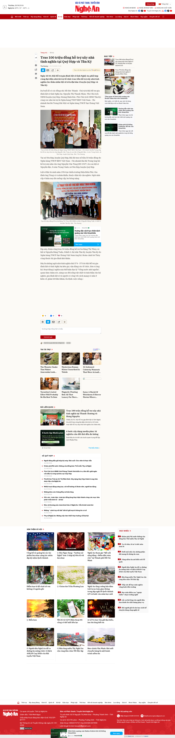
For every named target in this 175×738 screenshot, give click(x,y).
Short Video (134, 16)
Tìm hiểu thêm (93, 448)
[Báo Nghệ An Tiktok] (142, 11)
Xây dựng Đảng (36, 16)
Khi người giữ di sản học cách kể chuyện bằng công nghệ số (133, 609)
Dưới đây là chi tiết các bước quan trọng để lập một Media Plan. (83, 438)
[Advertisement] (87, 33)
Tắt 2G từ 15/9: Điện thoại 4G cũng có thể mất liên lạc (70, 621)
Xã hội (60, 16)
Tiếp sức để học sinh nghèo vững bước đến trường (131, 586)
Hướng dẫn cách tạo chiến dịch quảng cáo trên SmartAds (87, 232)
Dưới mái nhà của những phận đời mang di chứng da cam (132, 553)
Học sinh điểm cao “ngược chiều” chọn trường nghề (130, 593)
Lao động (118, 16)
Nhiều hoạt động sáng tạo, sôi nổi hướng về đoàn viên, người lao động (70, 487)
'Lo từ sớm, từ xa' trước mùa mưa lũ (131, 545)
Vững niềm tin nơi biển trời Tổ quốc (132, 560)
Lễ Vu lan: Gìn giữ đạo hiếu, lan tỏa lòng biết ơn (101, 621)
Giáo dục (67, 16)
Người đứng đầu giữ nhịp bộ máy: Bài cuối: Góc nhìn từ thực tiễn (68, 461)
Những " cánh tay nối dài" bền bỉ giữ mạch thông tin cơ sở (65, 510)
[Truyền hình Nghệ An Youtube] (171, 11)
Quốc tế (53, 16)
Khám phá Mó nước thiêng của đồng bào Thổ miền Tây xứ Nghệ (67, 466)
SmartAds (47, 448)
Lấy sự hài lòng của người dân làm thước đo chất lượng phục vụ (132, 601)
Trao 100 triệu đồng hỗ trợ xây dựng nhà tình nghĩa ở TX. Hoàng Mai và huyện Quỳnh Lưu (124, 62)
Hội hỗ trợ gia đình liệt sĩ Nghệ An (54, 343)
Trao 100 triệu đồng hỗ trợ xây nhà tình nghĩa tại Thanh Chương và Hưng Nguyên (83, 413)
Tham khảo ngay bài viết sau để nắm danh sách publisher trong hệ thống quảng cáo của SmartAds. (119, 133)
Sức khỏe (110, 16)
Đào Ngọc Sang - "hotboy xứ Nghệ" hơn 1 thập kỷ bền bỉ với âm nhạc (70, 555)
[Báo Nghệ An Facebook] (139, 11)
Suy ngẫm (144, 16)
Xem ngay (78, 244)
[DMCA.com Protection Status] (39, 728)
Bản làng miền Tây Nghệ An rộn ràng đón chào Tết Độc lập (70, 649)
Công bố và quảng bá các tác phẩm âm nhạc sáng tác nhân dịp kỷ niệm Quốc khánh (40, 555)
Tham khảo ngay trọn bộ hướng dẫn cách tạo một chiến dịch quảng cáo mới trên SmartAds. (87, 237)
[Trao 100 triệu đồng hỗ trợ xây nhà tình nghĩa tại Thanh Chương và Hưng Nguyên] (52, 417)
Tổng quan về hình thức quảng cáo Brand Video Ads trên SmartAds (117, 97)
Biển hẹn (33, 620)
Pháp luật (76, 16)
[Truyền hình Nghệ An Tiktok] (168, 11)
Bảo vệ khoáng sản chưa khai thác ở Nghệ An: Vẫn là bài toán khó (68, 505)
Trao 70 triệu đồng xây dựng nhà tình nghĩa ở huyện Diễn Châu (123, 72)
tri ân (68, 343)
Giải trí (126, 16)
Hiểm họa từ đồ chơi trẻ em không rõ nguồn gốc (38, 587)
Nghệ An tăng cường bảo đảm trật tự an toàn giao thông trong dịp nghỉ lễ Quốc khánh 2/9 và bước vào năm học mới (100, 590)
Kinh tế (45, 16)
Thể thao (84, 16)
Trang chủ (43, 53)
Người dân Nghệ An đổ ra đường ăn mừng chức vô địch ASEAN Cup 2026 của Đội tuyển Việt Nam (39, 652)
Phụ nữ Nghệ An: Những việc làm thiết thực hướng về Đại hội (66, 516)
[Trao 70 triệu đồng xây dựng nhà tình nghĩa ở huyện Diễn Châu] (109, 72)
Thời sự (26, 16)
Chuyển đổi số (154, 16)
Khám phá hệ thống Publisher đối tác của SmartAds (125, 126)
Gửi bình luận (48, 337)
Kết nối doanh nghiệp (97, 16)
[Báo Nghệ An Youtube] (145, 11)
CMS (131, 736)
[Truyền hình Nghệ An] (163, 11)
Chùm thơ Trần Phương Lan (71, 586)
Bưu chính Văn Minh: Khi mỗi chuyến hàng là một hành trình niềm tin (100, 651)
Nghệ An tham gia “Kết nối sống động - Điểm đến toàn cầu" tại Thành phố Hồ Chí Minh (99, 557)
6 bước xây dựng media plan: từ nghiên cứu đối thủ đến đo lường (82, 432)
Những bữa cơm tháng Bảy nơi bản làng (59, 492)
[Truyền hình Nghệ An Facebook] (165, 11)
